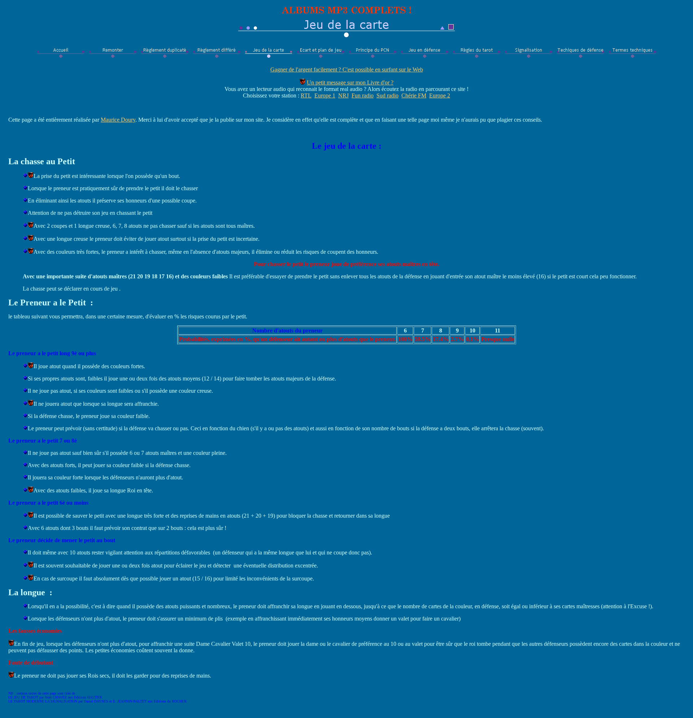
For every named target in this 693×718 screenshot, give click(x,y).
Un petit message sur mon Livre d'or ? (350, 82)
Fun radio (363, 95)
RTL (306, 95)
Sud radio (387, 95)
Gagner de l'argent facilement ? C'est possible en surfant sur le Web (346, 69)
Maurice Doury (118, 120)
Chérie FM (413, 95)
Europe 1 (324, 95)
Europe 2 (439, 95)
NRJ (343, 95)
